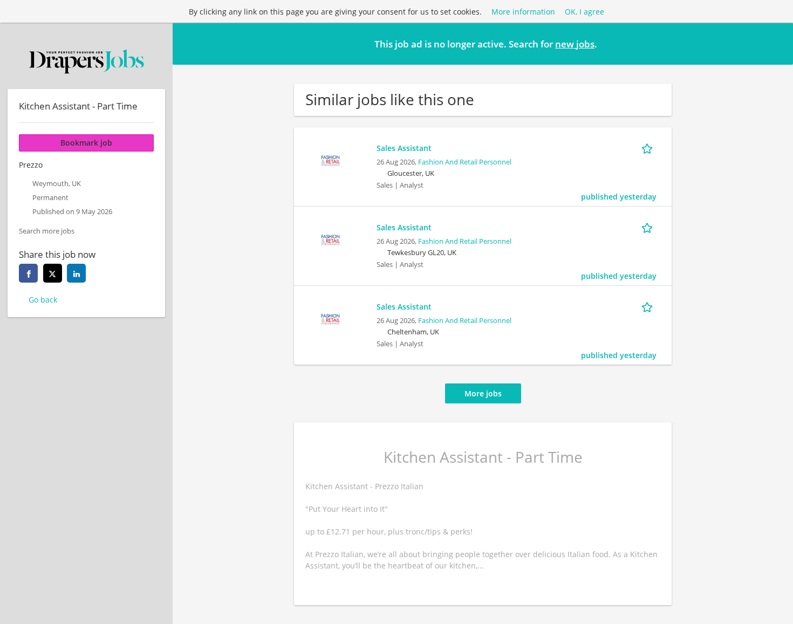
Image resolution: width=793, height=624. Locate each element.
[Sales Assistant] (330, 159)
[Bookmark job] (649, 147)
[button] (776, 43)
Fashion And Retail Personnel (464, 162)
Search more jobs (46, 231)
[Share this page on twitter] (52, 273)
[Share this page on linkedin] (76, 273)
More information (523, 11)
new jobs (574, 44)
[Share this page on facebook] (28, 273)
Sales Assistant (404, 148)
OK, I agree (584, 11)
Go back (43, 299)
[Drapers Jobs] (86, 61)
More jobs (483, 393)
